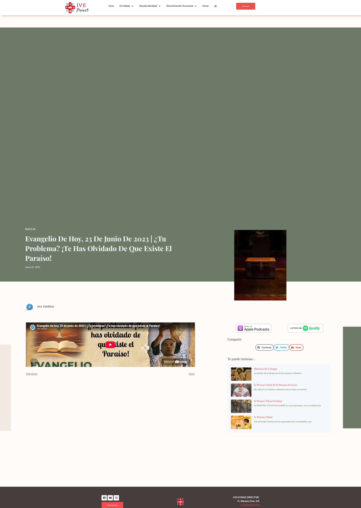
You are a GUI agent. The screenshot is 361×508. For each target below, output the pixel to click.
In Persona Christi (263, 417)
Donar (205, 6)
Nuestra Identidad (148, 6)
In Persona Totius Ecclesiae (268, 401)
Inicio (111, 6)
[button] (264, 347)
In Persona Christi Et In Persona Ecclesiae (275, 385)
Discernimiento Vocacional (179, 6)
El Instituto (125, 6)
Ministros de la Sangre (265, 368)
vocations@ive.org (250, 505)
